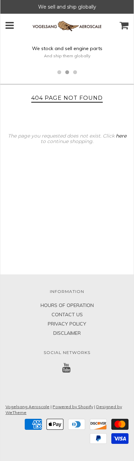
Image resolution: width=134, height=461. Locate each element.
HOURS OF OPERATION (67, 305)
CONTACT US (67, 314)
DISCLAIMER (67, 333)
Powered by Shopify (73, 406)
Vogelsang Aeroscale (27, 406)
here (121, 136)
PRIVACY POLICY (67, 324)
